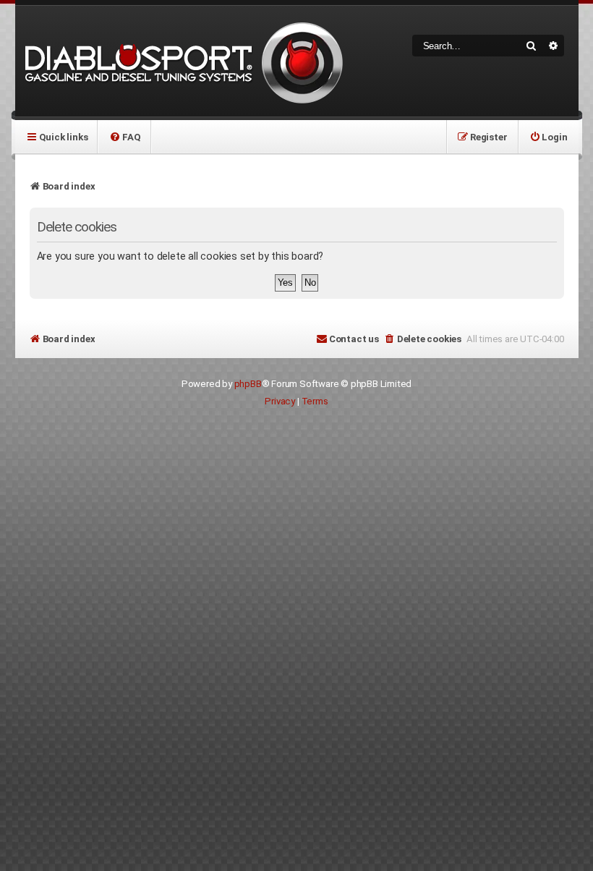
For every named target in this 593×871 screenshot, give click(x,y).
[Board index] (181, 61)
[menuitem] (124, 136)
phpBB (248, 383)
